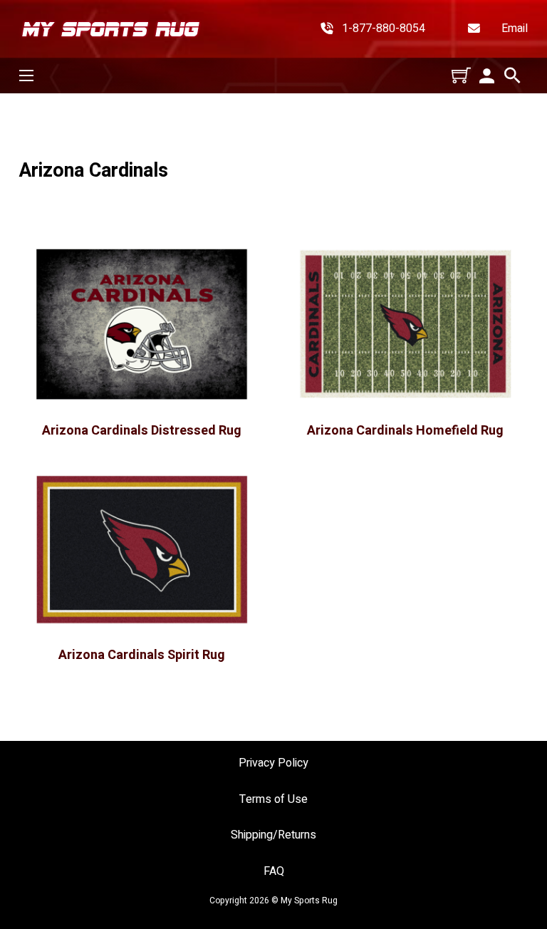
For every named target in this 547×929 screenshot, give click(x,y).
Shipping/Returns (273, 835)
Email (514, 29)
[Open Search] (512, 75)
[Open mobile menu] (26, 75)
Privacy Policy (273, 763)
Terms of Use (273, 800)
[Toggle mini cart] (461, 75)
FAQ (274, 871)
